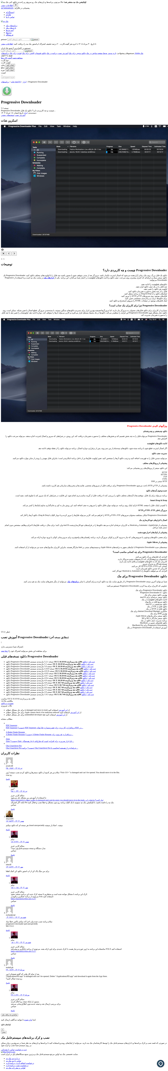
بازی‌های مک (11, 28)
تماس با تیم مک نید (13, 1061)
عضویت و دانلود (7, 703)
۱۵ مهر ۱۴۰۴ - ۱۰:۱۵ (19, 887)
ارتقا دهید (4, 651)
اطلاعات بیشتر (7, 5)
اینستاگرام (10, 12)
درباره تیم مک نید (13, 1058)
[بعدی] (14, 254)
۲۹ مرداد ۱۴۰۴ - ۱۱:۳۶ (20, 995)
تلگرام (8, 15)
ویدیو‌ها (8, 33)
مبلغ (2, 67)
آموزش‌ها (10, 30)
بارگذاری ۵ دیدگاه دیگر (9, 1015)
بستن (4, 1032)
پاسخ (8, 779)
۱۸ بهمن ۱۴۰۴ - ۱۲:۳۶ (20, 842)
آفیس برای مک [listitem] (28, 53)
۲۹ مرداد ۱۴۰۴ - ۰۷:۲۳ (15, 970)
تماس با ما (10, 17)
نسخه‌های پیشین (7, 115)
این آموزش (63, 710)
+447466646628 (7, 8)
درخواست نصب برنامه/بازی (17, 1065)
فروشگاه (9, 35)
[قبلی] (8, 254)
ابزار (24, 82)
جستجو (4, 39)
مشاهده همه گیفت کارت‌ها (12, 58)
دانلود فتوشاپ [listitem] (40, 53)
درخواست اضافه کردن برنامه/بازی (20, 1063)
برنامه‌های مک (11, 26)
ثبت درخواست (21, 1050)
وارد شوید (28, 1020)
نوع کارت (5, 60)
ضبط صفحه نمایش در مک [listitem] (96, 53)
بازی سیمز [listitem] (112, 53)
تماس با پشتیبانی (8, 1050)
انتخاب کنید (10, 65)
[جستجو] (35, 39)
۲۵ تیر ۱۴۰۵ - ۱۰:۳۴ (19, 791)
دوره (3, 70)
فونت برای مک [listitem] (16, 53)
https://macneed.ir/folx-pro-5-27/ (23, 899)
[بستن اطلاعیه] (16, 5)
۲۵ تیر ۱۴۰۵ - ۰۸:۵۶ (14, 768)
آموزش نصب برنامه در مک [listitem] (57, 53)
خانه (13, 82)
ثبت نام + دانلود (89, 662)
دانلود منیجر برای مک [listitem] (77, 53)
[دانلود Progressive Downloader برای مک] (7, 96)
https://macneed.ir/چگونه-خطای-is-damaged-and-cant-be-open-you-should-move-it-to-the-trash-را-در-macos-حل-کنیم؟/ (57, 800)
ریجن (3, 65)
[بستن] (3, 254)
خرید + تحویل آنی (8, 77)
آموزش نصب (20, 115)
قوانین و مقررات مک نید (15, 1068)
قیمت (3, 73)
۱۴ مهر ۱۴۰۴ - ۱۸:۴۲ (14, 867)
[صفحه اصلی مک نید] (4, 21)
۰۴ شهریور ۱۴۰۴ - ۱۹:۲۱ (16, 917)
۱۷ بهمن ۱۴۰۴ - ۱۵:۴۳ (15, 821)
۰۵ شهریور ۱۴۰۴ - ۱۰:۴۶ (21, 942)
